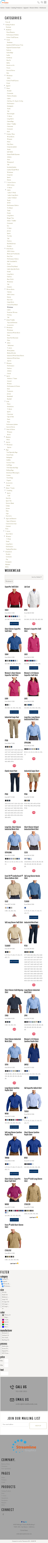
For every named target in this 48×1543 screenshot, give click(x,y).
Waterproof (10, 162)
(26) (7, 1315)
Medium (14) (5, 1297)
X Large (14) (5, 1302)
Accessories (10, 325)
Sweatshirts (10, 407)
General (9, 381)
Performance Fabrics (13, 205)
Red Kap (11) (5, 1340)
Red (5, 1322)
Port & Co (9, 516)
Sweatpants (10, 106)
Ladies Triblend (12, 198)
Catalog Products (16, 8)
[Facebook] (3, 1514)
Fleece (8, 88)
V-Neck (9, 228)
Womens (9, 139)
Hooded (9, 91)
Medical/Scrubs (11, 353)
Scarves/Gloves (10, 70)
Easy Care (10, 256)
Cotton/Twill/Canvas (12, 81)
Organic (8, 480)
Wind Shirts (10, 137)
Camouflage (9, 53)
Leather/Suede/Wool (13, 170)
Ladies (8, 55)
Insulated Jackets (11, 167)
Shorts (9, 435)
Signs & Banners (11, 521)
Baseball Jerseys (11, 244)
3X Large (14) (6, 1304)
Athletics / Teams (12, 379)
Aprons (9, 361)
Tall (8, 111)
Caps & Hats (10, 417)
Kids (8, 132)
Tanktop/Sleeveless (11, 549)
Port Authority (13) (6, 1338)
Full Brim (9, 58)
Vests (8, 160)
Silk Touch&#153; (12, 261)
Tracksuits (10, 391)
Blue (5, 1327)
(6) (7, 1324)
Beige (6, 1317)
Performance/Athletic (12, 35)
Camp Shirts (10, 302)
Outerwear (10, 126)
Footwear (8, 27)
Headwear (8, 30)
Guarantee (4, 1466)
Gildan (8, 506)
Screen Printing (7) (6, 1349)
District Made (10, 503)
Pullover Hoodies (12, 96)
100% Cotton (10, 185)
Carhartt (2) (5, 1335)
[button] (42, 2)
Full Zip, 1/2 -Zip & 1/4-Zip (15, 101)
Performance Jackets (12, 424)
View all (7, 22)
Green (6, 1324)
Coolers (8, 475)
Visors (8, 68)
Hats (7, 73)
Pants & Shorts (10, 429)
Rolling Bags (10, 470)
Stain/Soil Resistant (12, 338)
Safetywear (11, 345)
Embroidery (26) (6, 1346)
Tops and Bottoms (12, 323)
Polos (8, 340)
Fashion (8, 50)
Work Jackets (11, 351)
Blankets (8, 437)
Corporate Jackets (12, 147)
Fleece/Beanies (10, 32)
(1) (7, 1320)
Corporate (10, 175)
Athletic (9, 157)
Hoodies (9, 246)
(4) (6, 1322)
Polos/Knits (9, 249)
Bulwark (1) (5, 1333)
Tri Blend (10, 208)
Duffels (8, 460)
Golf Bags (9, 465)
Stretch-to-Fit (10, 65)
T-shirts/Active (11, 183)
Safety (8, 63)
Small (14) (5, 1295)
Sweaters (9, 287)
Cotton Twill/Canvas (12, 37)
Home (2, 8)
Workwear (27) (8, 1286)
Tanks (8, 211)
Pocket (9, 213)
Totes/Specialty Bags (12, 468)
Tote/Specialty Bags (12, 452)
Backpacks (9, 457)
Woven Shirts (34, 8)
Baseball (9, 399)
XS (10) (4, 1292)
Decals (8, 486)
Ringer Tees (10, 218)
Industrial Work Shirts (13, 333)
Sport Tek (8, 501)
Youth (8, 40)
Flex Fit (8, 60)
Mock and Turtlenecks (13, 254)
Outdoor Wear (10, 134)
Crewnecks (10, 93)
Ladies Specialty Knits (13, 269)
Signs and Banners (11, 519)
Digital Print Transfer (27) (6, 1351)
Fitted (8, 83)
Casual (9, 373)
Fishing (9, 315)
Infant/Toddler (10, 320)
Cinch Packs (9, 455)
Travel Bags (9, 478)
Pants (8, 335)
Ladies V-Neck (12, 193)
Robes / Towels (10, 488)
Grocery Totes (10, 463)
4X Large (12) (6, 1306)
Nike (7, 511)
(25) (7, 1327)
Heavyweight (10, 114)
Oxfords (9, 292)
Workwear (9, 76)
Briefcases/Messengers (12, 473)
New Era (8, 498)
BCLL (7, 567)
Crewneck (10, 129)
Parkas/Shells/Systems (13, 154)
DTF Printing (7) (6, 1353)
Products (3, 1480)
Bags (7, 450)
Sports (9, 177)
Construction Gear (11, 524)
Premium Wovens (12, 312)
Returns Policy (5, 1464)
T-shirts (9, 348)
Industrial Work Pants (13, 358)
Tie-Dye (9, 236)
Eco (8, 226)
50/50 (8, 203)
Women (9, 384)
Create (8, 8)
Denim (9, 180)
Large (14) (5, 1299)
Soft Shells (10, 152)
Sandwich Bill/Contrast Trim (14, 45)
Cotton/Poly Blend (12, 266)
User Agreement (6, 1469)
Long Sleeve (10, 119)
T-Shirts (9, 116)
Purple (6, 1320)
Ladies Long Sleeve (13, 195)
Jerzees (8, 508)
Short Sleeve (9, 534)
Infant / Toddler (11, 124)
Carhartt (8, 526)
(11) (7, 1317)
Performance (10, 104)
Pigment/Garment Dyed (13, 48)
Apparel (25, 8)
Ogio (7, 514)
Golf (9, 496)
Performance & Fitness (13, 386)
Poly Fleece (10, 144)
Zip (7, 559)
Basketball (10, 396)
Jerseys (9, 231)
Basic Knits (10, 279)
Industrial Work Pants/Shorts (15, 356)
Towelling (9, 491)
